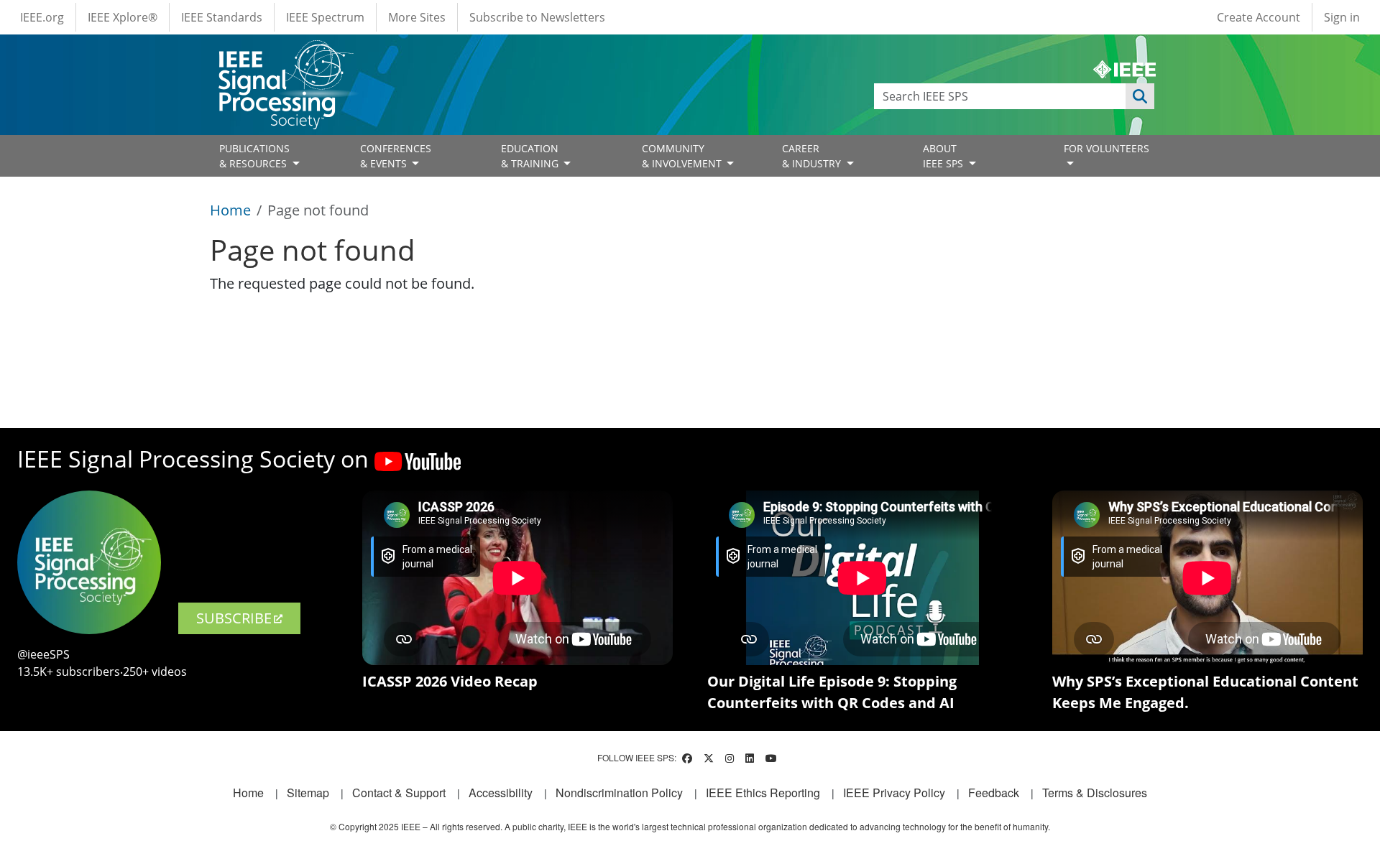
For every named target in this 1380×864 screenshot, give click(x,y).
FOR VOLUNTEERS (1106, 148)
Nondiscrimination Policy (619, 792)
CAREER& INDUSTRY (813, 155)
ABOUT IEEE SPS (944, 155)
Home (230, 210)
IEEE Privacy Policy (894, 792)
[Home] (285, 53)
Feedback (993, 792)
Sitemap (308, 792)
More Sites (417, 17)
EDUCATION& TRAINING (531, 155)
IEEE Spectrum (325, 17)
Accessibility (501, 792)
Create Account (1258, 17)
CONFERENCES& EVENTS (395, 155)
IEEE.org (42, 17)
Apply (1140, 96)
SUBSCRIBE (234, 618)
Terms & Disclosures (1094, 792)
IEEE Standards (221, 17)
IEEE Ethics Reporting (763, 792)
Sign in (1342, 17)
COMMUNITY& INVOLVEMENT (683, 155)
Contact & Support (399, 792)
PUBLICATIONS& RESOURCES (254, 155)
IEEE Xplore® (122, 17)
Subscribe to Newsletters (537, 17)
